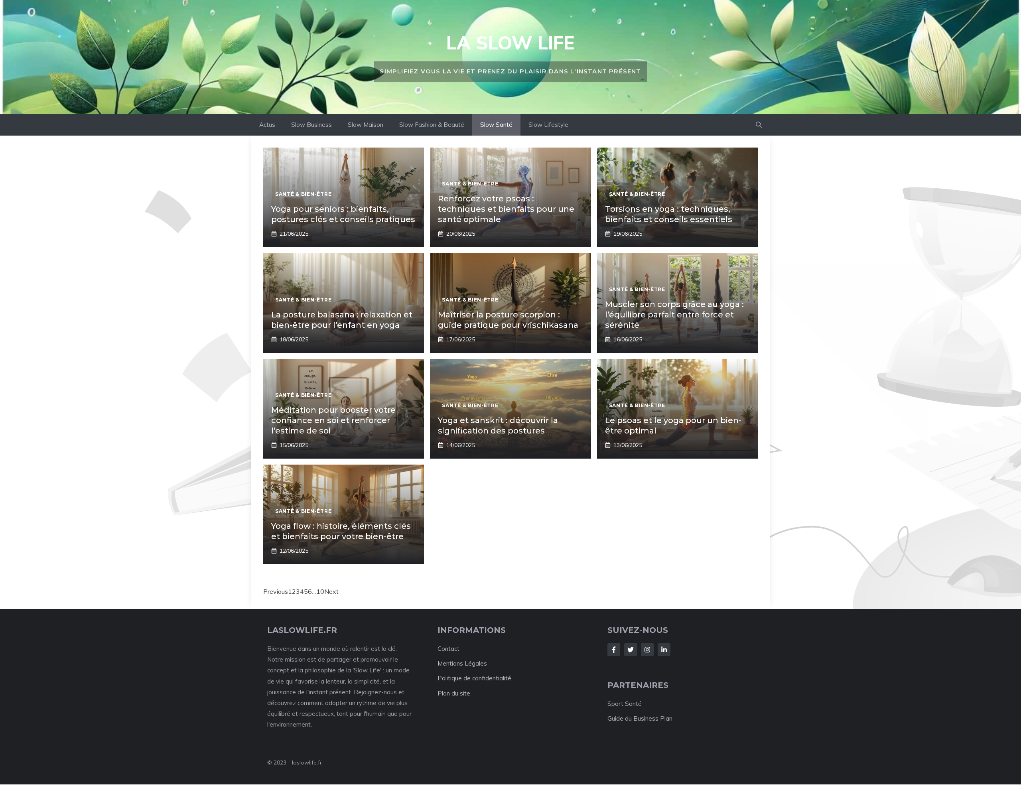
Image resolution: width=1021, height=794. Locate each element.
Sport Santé (624, 703)
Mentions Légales (462, 663)
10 (320, 591)
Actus (267, 124)
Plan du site (454, 693)
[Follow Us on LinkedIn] (664, 649)
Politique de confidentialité (474, 678)
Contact (448, 648)
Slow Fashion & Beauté (431, 124)
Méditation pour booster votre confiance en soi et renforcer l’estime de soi (333, 420)
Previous (275, 591)
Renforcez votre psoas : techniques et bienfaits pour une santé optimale (506, 209)
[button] (759, 125)
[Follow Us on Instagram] (647, 649)
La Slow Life (510, 42)
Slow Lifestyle (548, 124)
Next (331, 591)
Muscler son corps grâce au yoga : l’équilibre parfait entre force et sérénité (674, 314)
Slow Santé (496, 124)
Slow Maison (365, 124)
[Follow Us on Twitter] (630, 649)
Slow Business (311, 124)
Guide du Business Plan (639, 718)
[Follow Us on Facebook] (613, 649)
